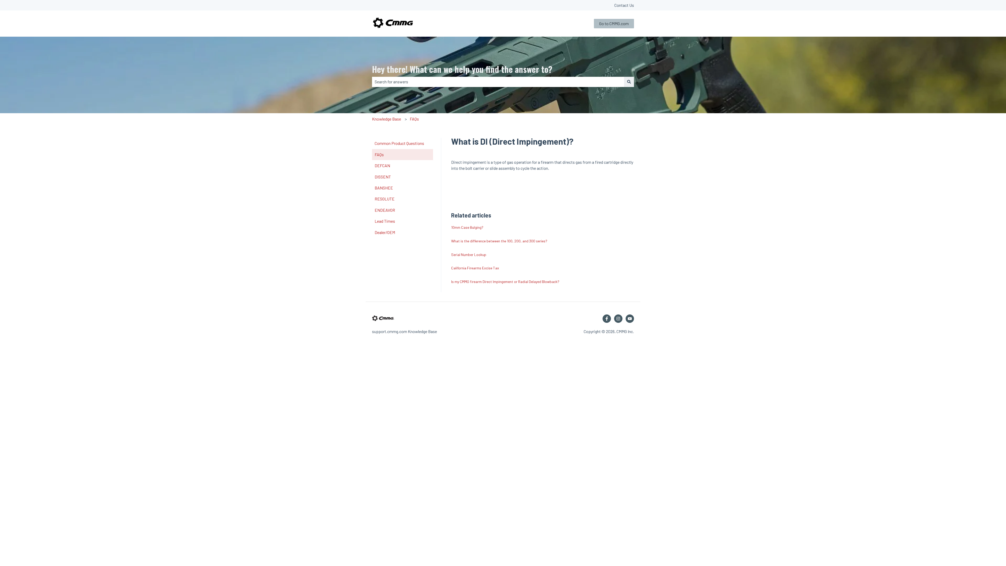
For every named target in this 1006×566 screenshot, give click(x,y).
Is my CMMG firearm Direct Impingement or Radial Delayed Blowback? (505, 281)
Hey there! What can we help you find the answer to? (462, 69)
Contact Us (624, 5)
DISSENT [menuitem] (383, 176)
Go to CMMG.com (614, 23)
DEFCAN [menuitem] (382, 165)
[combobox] (498, 82)
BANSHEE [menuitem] (384, 187)
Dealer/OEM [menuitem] (385, 232)
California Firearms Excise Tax (475, 268)
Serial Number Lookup (468, 254)
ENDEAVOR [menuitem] (385, 210)
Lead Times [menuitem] (385, 221)
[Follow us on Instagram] (618, 318)
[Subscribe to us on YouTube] (630, 318)
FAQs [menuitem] (379, 154)
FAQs (414, 118)
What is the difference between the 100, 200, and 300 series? (499, 241)
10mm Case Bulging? (467, 227)
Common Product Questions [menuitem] (399, 143)
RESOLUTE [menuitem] (385, 198)
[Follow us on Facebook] (607, 318)
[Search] (629, 82)
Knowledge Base (386, 118)
